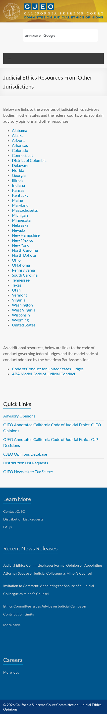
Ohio (16, 260)
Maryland (20, 205)
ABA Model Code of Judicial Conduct (43, 373)
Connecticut (22, 155)
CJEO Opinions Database (25, 454)
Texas (16, 285)
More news (11, 625)
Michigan (20, 215)
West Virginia (23, 309)
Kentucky (20, 195)
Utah (16, 290)
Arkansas (20, 145)
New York (20, 245)
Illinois (17, 180)
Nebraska (20, 225)
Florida (18, 170)
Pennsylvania (23, 270)
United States (23, 324)
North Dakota (24, 255)
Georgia (19, 175)
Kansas (18, 190)
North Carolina (25, 250)
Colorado (20, 150)
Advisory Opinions (19, 415)
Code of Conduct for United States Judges (48, 368)
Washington (22, 305)
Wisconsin (21, 314)
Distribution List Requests (25, 462)
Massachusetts (25, 210)
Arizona (18, 140)
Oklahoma (21, 265)
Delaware (20, 165)
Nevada (18, 230)
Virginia (18, 300)
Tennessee (21, 280)
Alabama (19, 130)
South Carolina (25, 275)
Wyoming (20, 319)
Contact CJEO (14, 511)
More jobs (11, 672)
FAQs (7, 527)
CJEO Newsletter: (28, 471)
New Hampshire (26, 235)
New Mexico (22, 240)
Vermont (19, 295)
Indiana (18, 185)
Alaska (17, 135)
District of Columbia (29, 160)
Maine (17, 200)
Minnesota (21, 220)
